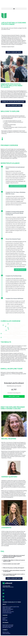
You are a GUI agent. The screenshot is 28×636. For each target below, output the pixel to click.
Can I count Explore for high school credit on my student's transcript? (14, 574)
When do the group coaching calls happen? (13, 567)
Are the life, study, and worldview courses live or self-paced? (14, 571)
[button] (14, 9)
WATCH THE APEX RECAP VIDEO (17, 186)
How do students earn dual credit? (11, 563)
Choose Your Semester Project (13, 239)
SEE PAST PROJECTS (20, 269)
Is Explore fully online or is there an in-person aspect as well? (14, 561)
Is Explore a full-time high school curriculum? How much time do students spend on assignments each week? (13, 556)
